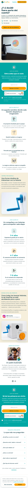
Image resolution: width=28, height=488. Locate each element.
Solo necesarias (8, 484)
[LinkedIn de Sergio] (12, 381)
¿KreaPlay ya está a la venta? (11, 437)
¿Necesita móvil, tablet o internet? (12, 442)
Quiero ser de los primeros (11, 27)
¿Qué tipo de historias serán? (10, 463)
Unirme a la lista (22, 2)
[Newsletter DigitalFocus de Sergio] (15, 381)
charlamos (13, 470)
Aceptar (20, 484)
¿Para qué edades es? (8, 447)
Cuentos (14, 2)
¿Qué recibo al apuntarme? (10, 458)
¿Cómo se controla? (8, 453)
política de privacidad (17, 97)
